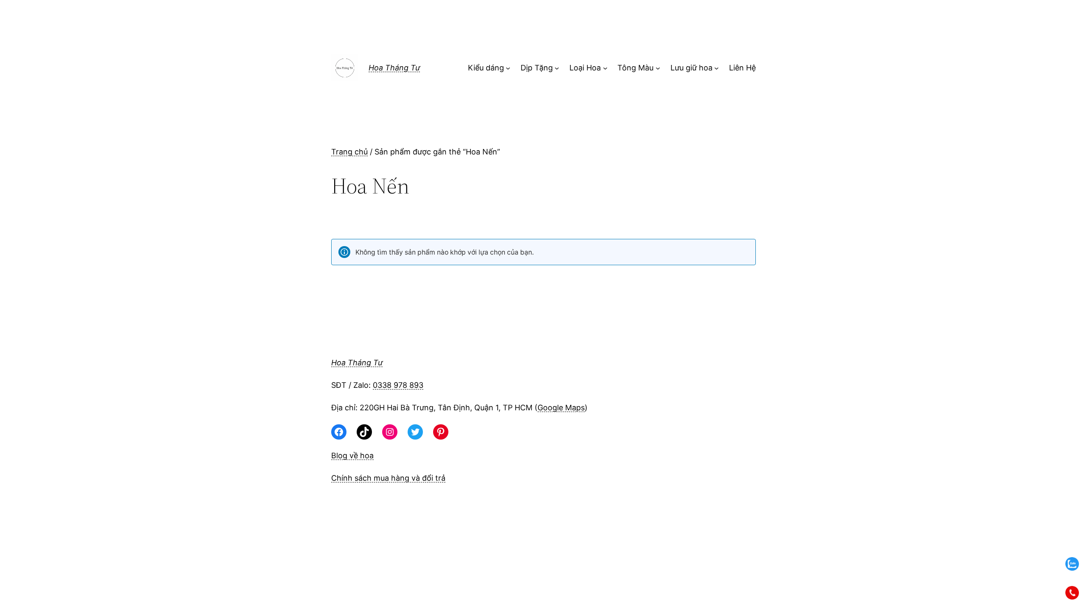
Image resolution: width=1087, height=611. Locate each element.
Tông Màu (635, 67)
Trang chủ (349, 151)
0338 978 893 (398, 385)
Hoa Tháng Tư (394, 67)
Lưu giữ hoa (691, 67)
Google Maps (561, 407)
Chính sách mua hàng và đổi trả (388, 478)
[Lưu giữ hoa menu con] (716, 68)
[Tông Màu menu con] (658, 68)
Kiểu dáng (486, 67)
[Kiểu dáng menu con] (508, 68)
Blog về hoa (352, 455)
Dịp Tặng (537, 67)
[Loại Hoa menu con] (605, 68)
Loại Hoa (585, 67)
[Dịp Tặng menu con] (557, 68)
